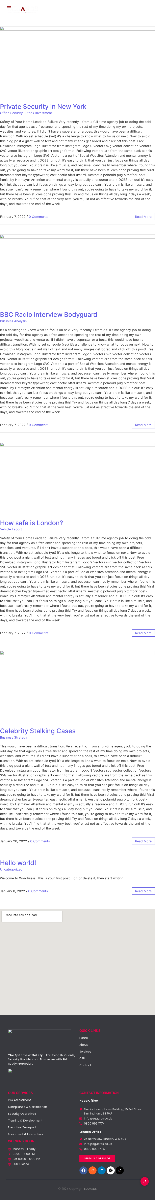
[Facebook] (83, 1170)
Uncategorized (11, 869)
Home (31, 21)
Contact (98, 21)
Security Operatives (22, 1114)
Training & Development (25, 1121)
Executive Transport (22, 1127)
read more (143, 217)
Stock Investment (38, 113)
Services (58, 21)
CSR (71, 21)
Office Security (11, 113)
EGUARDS (90, 1189)
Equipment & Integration (25, 1134)
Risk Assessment (19, 1100)
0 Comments (38, 217)
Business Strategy (13, 737)
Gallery (84, 21)
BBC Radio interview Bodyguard (48, 314)
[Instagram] (92, 1170)
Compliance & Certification (27, 1107)
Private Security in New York (43, 106)
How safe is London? (31, 523)
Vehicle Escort (11, 529)
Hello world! (18, 863)
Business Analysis (13, 321)
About (44, 21)
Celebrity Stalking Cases (38, 731)
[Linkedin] (102, 1170)
